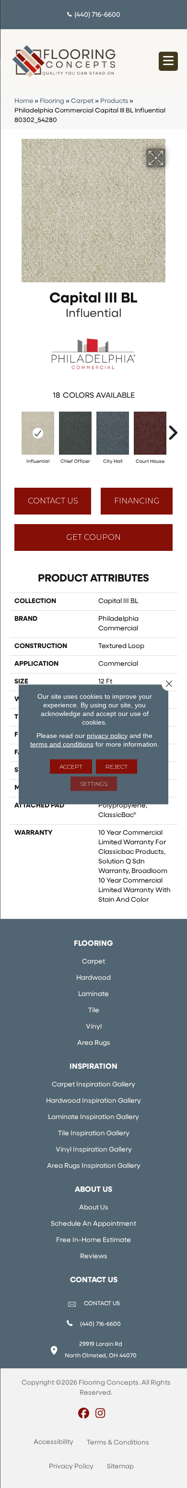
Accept (70, 766)
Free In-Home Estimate (93, 1240)
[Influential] (38, 433)
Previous (14, 428)
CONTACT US (102, 1304)
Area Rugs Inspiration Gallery (93, 1166)
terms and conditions (62, 744)
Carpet (82, 101)
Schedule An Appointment (93, 1224)
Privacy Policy (71, 1466)
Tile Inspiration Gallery (93, 1133)
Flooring (52, 101)
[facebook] (84, 1414)
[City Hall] (112, 433)
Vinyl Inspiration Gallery (94, 1149)
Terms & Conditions (118, 1442)
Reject (116, 766)
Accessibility (53, 1442)
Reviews (93, 1256)
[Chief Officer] (75, 433)
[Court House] (150, 433)
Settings (93, 783)
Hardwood (93, 978)
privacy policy (107, 735)
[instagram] (100, 1414)
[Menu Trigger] (168, 61)
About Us (93, 1207)
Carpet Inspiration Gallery (93, 1084)
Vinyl (94, 1026)
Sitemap (120, 1466)
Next (172, 428)
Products (114, 101)
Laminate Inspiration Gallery (93, 1117)
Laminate (93, 994)
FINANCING (137, 500)
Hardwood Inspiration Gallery (93, 1101)
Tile (93, 1010)
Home (23, 101)
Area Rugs (93, 1043)
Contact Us (53, 500)
